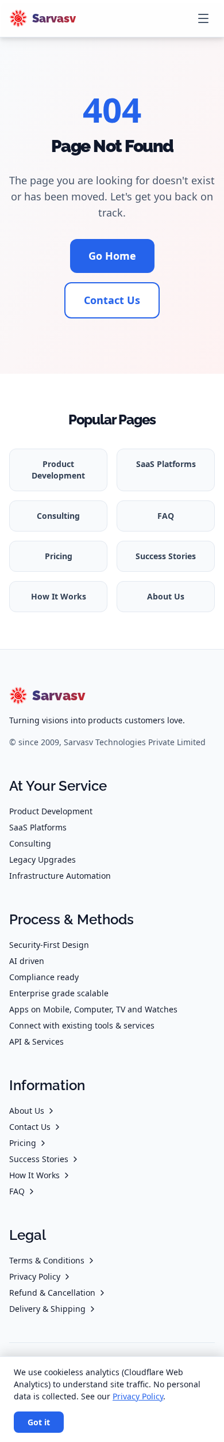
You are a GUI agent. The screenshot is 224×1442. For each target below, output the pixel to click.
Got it (39, 1422)
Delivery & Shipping (47, 1308)
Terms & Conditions (46, 1260)
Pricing (58, 556)
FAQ (165, 515)
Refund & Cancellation (52, 1292)
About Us (165, 596)
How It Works (58, 596)
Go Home (112, 256)
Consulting (58, 515)
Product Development (58, 469)
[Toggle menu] (203, 18)
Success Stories (166, 556)
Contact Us (112, 300)
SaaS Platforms (166, 463)
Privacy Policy (34, 1276)
